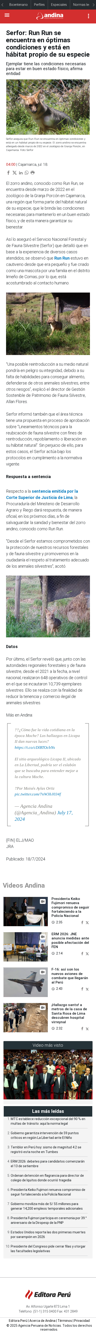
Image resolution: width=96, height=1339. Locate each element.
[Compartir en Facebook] (82, 922)
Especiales (59, 5)
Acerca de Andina (42, 1321)
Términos (65, 1321)
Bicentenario (18, 5)
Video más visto (48, 1045)
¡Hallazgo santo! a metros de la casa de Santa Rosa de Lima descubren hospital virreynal (69, 1013)
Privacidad (82, 1321)
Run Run (62, 258)
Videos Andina (24, 885)
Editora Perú (18, 1321)
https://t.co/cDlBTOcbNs (35, 747)
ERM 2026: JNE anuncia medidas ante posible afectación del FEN (70, 940)
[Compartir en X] (87, 922)
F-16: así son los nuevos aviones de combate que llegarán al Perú (69, 975)
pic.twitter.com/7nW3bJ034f (38, 794)
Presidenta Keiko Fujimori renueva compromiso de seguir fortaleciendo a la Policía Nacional (70, 907)
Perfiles (39, 5)
